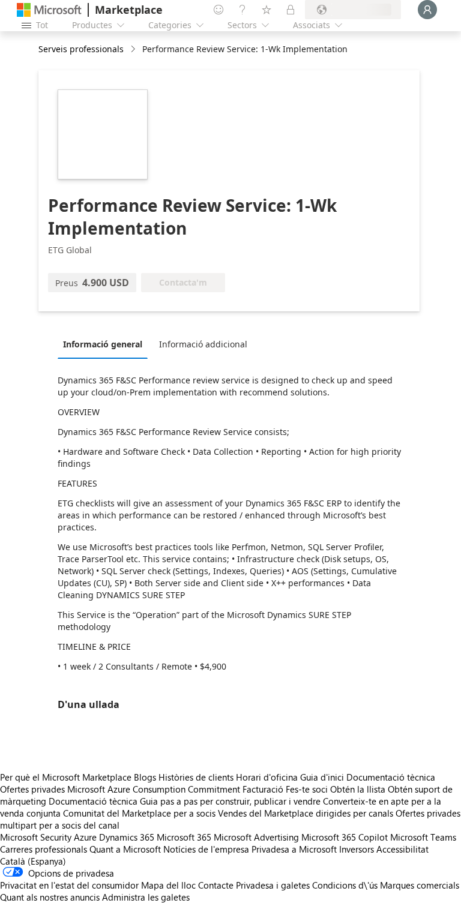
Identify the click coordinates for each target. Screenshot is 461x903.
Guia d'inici (322, 777)
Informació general (102, 344)
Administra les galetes (146, 897)
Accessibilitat (402, 849)
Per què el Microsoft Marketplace (65, 777)
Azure (85, 837)
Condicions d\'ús (345, 885)
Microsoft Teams (423, 837)
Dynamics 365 (126, 837)
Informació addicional (203, 344)
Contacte (216, 885)
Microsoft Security (35, 837)
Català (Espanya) (33, 861)
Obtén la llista (357, 789)
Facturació (263, 789)
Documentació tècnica (390, 777)
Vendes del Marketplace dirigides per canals (305, 813)
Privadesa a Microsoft (294, 849)
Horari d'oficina (267, 777)
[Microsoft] (49, 10)
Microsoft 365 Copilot (344, 837)
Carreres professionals (43, 849)
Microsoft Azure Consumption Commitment (155, 789)
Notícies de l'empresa (206, 849)
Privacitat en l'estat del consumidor (69, 885)
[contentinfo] (134, 49)
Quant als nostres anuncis (50, 897)
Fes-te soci (307, 789)
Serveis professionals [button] (81, 49)
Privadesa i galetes (273, 885)
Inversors (356, 849)
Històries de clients (196, 777)
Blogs (145, 777)
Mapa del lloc (168, 885)
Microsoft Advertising (256, 837)
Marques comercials (419, 885)
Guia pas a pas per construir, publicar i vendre (230, 801)
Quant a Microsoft (125, 849)
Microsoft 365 (184, 837)
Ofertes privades (32, 789)
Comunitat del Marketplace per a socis (139, 813)
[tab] (106, 344)
